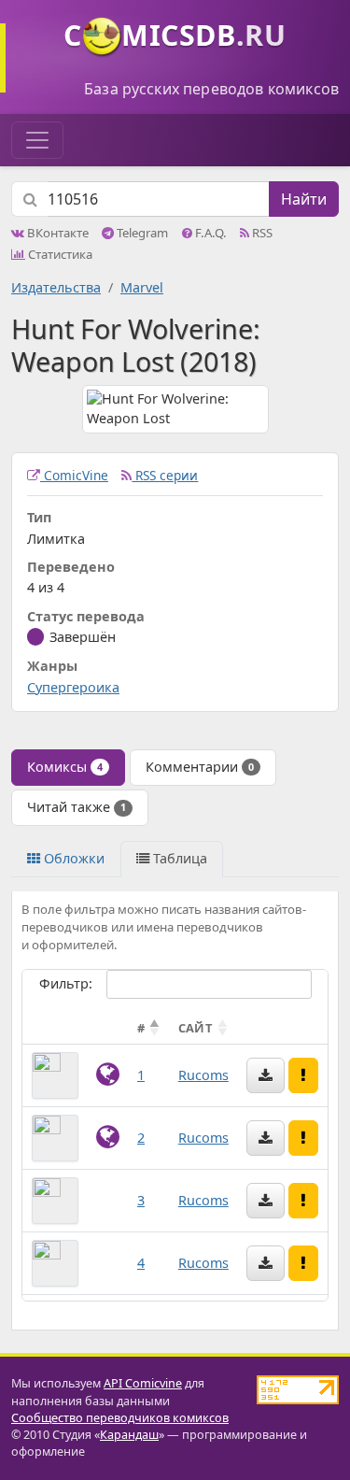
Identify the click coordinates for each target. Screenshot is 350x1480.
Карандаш (129, 1435)
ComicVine (74, 475)
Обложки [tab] (72, 858)
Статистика (58, 254)
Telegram (141, 232)
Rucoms (203, 1075)
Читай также (76, 807)
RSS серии (165, 475)
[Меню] (37, 140)
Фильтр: (65, 983)
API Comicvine (143, 1383)
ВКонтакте (56, 232)
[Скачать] (265, 1075)
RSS (261, 232)
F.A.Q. (209, 232)
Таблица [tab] (178, 858)
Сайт (195, 1027)
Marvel (141, 287)
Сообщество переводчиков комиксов (120, 1418)
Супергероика (73, 687)
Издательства (56, 287)
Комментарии (200, 767)
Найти (304, 199)
